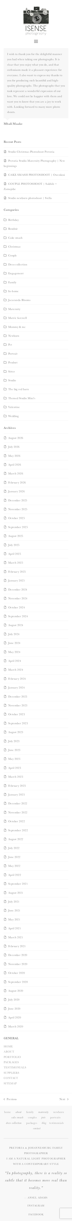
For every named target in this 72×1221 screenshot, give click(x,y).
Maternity (14, 309)
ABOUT (9, 1051)
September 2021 (18, 884)
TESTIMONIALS (15, 1067)
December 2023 (17, 696)
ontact (36, 1128)
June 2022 (14, 857)
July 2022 (14, 848)
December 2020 (17, 955)
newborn (58, 1112)
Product (13, 362)
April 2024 (14, 661)
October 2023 (16, 714)
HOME (8, 1046)
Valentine (14, 407)
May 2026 (14, 456)
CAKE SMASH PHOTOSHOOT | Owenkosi (36, 175)
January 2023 (16, 794)
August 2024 (15, 625)
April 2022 (14, 875)
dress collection (14, 1123)
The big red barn (18, 389)
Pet (10, 344)
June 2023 (14, 750)
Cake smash (15, 238)
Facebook (36, 1214)
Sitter (11, 371)
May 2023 (14, 759)
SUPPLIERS (11, 1073)
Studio (12, 380)
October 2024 (16, 607)
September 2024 (18, 616)
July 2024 (14, 634)
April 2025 (14, 554)
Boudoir (13, 229)
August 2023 (15, 732)
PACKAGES (11, 1062)
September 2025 (18, 527)
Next (62, 1099)
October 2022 (16, 821)
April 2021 (14, 928)
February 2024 (17, 678)
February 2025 (17, 571)
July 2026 (14, 447)
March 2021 (15, 937)
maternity (43, 1112)
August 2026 (15, 438)
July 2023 (14, 741)
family (30, 1112)
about (18, 1112)
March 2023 (15, 776)
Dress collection (17, 264)
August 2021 (15, 893)
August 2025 (15, 536)
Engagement (16, 273)
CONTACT (11, 1078)
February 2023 (17, 786)
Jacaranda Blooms (19, 300)
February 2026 (17, 482)
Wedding (13, 416)
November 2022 (17, 812)
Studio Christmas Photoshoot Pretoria (31, 152)
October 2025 (16, 518)
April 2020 (14, 1017)
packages (31, 1123)
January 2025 (16, 580)
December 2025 (17, 500)
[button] (36, 41)
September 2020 (18, 982)
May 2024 (14, 652)
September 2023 (18, 723)
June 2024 (14, 643)
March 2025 (15, 562)
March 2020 (15, 1026)
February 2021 (17, 946)
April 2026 (14, 464)
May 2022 (14, 866)
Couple (12, 255)
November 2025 (17, 509)
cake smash (17, 1117)
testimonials (56, 1123)
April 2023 (14, 768)
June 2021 (14, 910)
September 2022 (18, 830)
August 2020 (15, 991)
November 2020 (17, 964)
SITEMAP (10, 1083)
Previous (10, 1099)
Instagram (36, 1205)
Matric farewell (17, 318)
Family (12, 282)
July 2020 (14, 999)
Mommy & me (17, 327)
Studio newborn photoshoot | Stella (30, 198)
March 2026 (15, 473)
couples (32, 1117)
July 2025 (14, 545)
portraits (55, 1117)
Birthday (13, 220)
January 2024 (16, 687)
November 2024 (17, 598)
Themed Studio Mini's (21, 398)
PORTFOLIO (12, 1057)
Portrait (13, 353)
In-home (13, 291)
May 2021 (14, 919)
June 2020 (14, 1008)
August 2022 (15, 839)
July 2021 (14, 901)
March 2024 (15, 669)
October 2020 (16, 973)
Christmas (14, 246)
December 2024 (17, 589)
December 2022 (17, 803)
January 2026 (16, 491)
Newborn (13, 336)
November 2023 (17, 705)
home (7, 1112)
